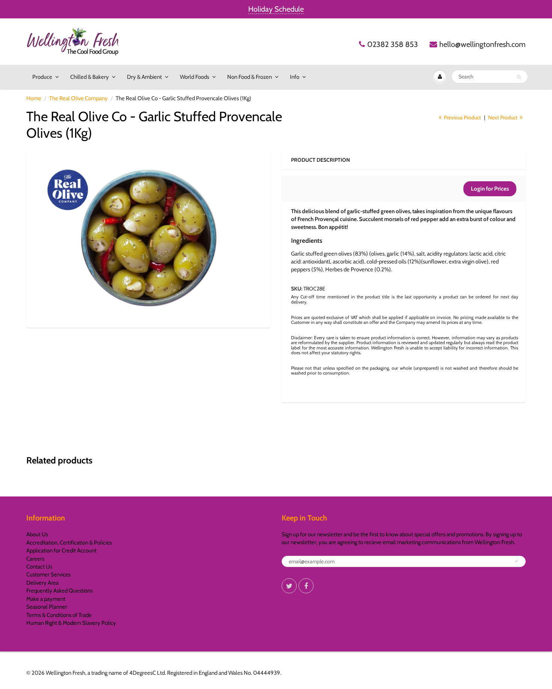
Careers (35, 558)
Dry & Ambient (144, 77)
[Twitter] (289, 585)
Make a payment (45, 599)
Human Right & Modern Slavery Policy (71, 623)
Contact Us (39, 566)
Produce (42, 77)
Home (33, 98)
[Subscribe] (516, 561)
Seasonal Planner (46, 606)
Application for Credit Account (61, 550)
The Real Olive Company (78, 98)
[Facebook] (306, 585)
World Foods (194, 77)
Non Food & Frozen (249, 77)
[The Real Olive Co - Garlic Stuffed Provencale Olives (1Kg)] (148, 238)
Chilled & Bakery (89, 77)
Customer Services (48, 574)
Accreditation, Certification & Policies (69, 542)
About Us (37, 534)
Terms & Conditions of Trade (59, 615)
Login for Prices (490, 188)
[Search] (518, 77)
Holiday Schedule (276, 9)
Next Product (503, 117)
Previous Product (462, 117)
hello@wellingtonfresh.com (482, 44)
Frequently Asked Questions (59, 590)
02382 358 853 (392, 44)
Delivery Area (42, 582)
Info (294, 77)
